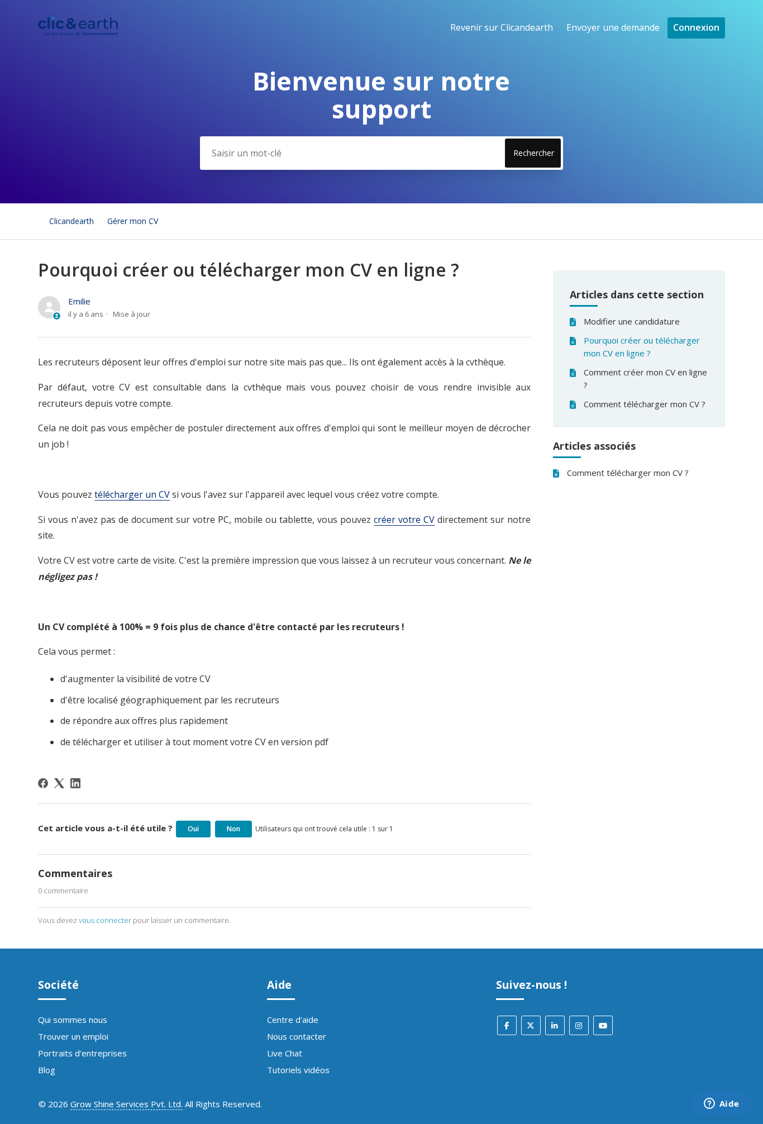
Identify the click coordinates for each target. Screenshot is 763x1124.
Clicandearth (71, 221)
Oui (193, 829)
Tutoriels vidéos (298, 1069)
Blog (46, 1069)
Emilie (79, 301)
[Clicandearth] (78, 33)
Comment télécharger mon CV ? (644, 403)
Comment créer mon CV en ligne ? (645, 378)
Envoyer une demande (613, 27)
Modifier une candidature (632, 321)
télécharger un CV (132, 494)
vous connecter (105, 920)
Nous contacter (296, 1036)
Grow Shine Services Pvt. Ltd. (126, 1103)
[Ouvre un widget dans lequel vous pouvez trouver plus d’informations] (721, 1104)
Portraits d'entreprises (82, 1053)
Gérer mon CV (132, 221)
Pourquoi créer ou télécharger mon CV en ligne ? (642, 347)
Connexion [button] (696, 27)
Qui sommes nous (72, 1019)
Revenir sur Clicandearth (501, 27)
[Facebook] (43, 783)
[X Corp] (59, 783)
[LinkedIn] (75, 783)
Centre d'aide (292, 1019)
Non (233, 829)
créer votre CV (404, 519)
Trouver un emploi (73, 1036)
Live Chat (284, 1053)
